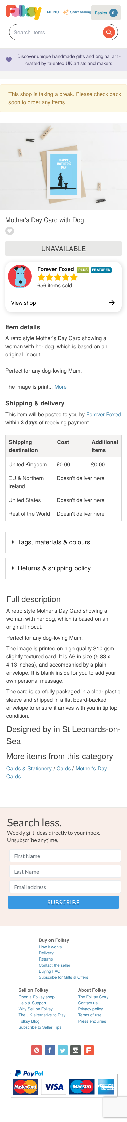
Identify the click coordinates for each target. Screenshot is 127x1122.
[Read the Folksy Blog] (89, 1050)
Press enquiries (92, 1021)
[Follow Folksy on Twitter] (63, 1050)
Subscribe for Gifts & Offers (63, 977)
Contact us (88, 1003)
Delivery (46, 953)
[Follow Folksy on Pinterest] (36, 1050)
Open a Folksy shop (37, 997)
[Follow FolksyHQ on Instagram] (75, 1050)
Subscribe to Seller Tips (40, 1027)
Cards (64, 768)
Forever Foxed (55, 269)
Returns (46, 959)
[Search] (109, 32)
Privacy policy (90, 1009)
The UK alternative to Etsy (42, 1015)
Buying (49, 971)
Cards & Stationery (29, 768)
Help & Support (32, 1003)
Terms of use (90, 1015)
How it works (50, 947)
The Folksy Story (93, 997)
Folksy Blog (29, 1021)
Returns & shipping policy (54, 567)
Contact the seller (54, 965)
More (61, 386)
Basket (104, 13)
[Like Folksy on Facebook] (50, 1050)
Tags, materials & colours (54, 542)
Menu (53, 12)
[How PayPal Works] (63, 1100)
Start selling (80, 12)
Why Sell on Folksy (36, 1009)
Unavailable (63, 248)
